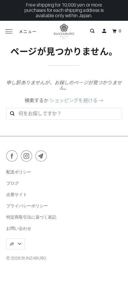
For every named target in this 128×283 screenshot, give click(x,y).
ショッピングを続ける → (77, 100)
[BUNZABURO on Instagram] (28, 157)
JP (12, 244)
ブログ (12, 183)
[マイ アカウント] (104, 31)
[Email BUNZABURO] (42, 157)
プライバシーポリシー (27, 205)
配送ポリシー (18, 171)
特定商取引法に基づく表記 (31, 216)
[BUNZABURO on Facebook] (13, 157)
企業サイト (16, 194)
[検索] (92, 31)
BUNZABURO (33, 258)
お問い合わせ (18, 228)
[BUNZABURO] (64, 31)
